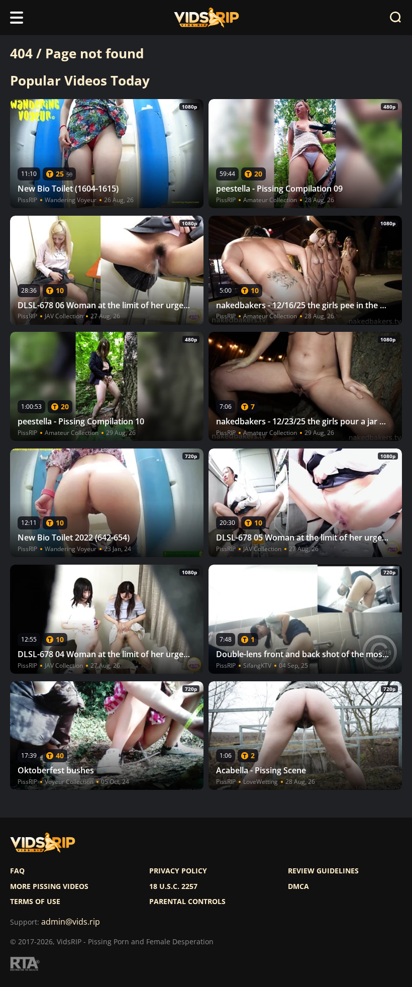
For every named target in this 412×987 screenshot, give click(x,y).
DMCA (298, 886)
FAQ (17, 870)
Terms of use (35, 901)
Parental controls (187, 901)
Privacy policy (178, 870)
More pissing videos (49, 886)
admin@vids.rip (70, 922)
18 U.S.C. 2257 (173, 886)
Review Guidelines (323, 870)
